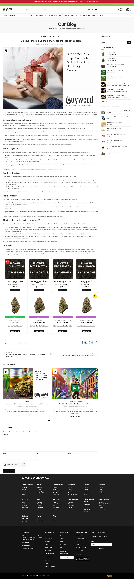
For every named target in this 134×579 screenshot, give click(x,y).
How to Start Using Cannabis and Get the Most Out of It (26, 404)
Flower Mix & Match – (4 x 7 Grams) (62, 281)
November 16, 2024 (82, 406)
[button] (49, 420)
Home (50, 28)
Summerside (87, 506)
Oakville (24, 509)
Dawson (55, 520)
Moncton (70, 502)
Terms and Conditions (81, 547)
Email (37, 453)
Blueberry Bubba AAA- (86, 320)
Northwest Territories (50, 566)
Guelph (101, 491)
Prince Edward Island (50, 553)
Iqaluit (38, 519)
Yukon (46, 563)
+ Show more (104, 101)
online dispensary (25, 343)
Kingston (25, 499)
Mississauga (102, 492)
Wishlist (78, 544)
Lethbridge (39, 491)
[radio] (9, 326)
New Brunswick (73, 499)
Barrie (100, 489)
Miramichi (70, 509)
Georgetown (25, 507)
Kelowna (24, 491)
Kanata (23, 502)
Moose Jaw (55, 492)
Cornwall (86, 511)
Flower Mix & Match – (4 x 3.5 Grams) (39, 281)
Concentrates (52, 36)
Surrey (23, 492)
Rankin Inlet (40, 520)
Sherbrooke (40, 507)
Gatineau (39, 505)
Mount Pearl (102, 505)
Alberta (39, 484)
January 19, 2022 (32, 406)
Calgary (39, 489)
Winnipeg (70, 487)
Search (96, 9)
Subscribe (102, 548)
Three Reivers (87, 509)
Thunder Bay (25, 505)
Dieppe (70, 507)
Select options (15, 290)
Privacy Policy (79, 550)
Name (5, 453)
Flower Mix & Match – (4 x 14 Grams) (86, 281)
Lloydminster (56, 494)
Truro (54, 505)
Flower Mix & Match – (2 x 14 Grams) (15, 281)
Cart (77, 541)
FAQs (61, 541)
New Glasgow (56, 507)
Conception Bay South (104, 504)
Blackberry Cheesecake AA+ (62, 320)
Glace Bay (55, 509)
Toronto (86, 487)
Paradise (101, 507)
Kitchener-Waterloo (88, 491)
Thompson (70, 492)
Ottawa (85, 494)
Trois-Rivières (40, 509)
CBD (47, 36)
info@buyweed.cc (30, 548)
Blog (61, 547)
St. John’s (101, 502)
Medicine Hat (40, 492)
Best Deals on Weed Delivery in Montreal (75, 404)
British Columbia (27, 484)
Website (70, 453)
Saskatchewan (58, 484)
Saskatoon (55, 487)
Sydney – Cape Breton (58, 504)
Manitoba (71, 484)
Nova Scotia (57, 499)
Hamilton (86, 489)
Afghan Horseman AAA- (15, 320)
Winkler (70, 491)
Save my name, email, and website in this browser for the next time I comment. (23, 460)
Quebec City (40, 504)
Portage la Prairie (72, 494)
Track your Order (80, 538)
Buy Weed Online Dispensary (29, 575)
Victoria (24, 489)
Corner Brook (102, 509)
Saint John (70, 504)
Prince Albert (56, 491)
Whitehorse (55, 519)
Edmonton (39, 487)
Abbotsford (24, 494)
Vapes (81, 401)
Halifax (54, 502)
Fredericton (71, 505)
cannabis (55, 28)
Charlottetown (87, 504)
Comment (5, 434)
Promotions (63, 544)
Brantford (24, 504)
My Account (79, 535)
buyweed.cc (22, 254)
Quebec (40, 499)
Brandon (70, 489)
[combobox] (67, 557)
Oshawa (102, 484)
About (61, 538)
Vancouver (24, 487)
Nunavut (47, 560)
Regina (54, 489)
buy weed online (8, 343)
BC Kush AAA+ (39, 320)
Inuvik (23, 523)
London (85, 492)
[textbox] (67, 557)
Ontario (86, 484)
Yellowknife (24, 521)
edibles (58, 36)
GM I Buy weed (70, 406)
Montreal (39, 502)
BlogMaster (22, 406)
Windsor (101, 487)
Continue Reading (26, 415)
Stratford (86, 507)
